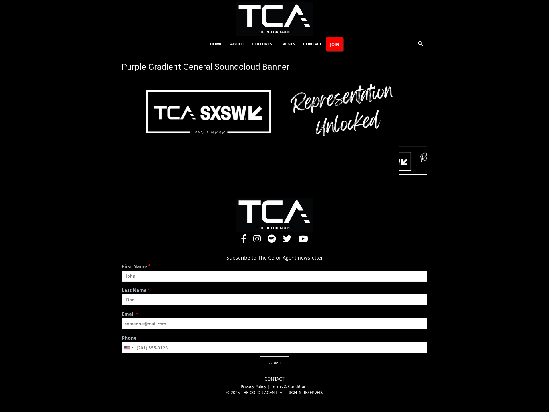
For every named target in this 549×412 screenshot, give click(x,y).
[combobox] (128, 348)
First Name (136, 267)
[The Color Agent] (274, 19)
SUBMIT (275, 362)
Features (262, 44)
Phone (129, 338)
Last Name (136, 290)
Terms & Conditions (290, 386)
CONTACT (274, 379)
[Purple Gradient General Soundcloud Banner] (274, 140)
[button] (420, 44)
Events (287, 44)
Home (216, 44)
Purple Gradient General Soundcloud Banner (205, 67)
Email (130, 314)
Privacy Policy (254, 386)
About (237, 44)
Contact (312, 44)
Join (334, 44)
